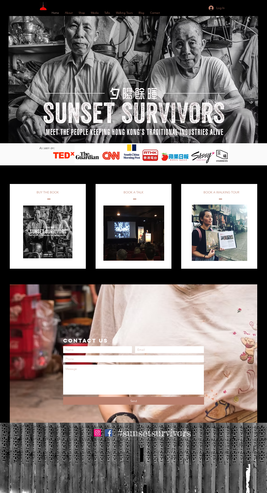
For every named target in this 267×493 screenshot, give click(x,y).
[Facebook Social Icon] (108, 432)
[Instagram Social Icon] (97, 432)
